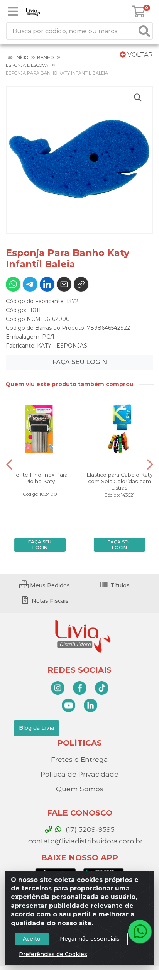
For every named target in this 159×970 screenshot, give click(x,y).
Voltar (139, 54)
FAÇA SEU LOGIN (79, 362)
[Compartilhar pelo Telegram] (30, 284)
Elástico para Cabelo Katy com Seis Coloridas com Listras (119, 481)
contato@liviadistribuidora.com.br (84, 841)
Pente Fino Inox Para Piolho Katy (40, 477)
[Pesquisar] (144, 31)
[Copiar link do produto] (81, 284)
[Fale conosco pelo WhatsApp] (139, 931)
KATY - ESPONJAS (62, 345)
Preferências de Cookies (53, 954)
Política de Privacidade (79, 774)
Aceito (32, 938)
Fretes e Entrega (79, 759)
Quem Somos (79, 789)
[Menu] (13, 12)
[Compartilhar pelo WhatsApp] (13, 284)
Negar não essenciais (90, 938)
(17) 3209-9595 (89, 829)
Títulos (119, 585)
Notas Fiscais (49, 600)
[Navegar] (9, 464)
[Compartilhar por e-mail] (64, 284)
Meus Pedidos (49, 585)
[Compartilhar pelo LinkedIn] (47, 284)
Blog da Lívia (36, 727)
